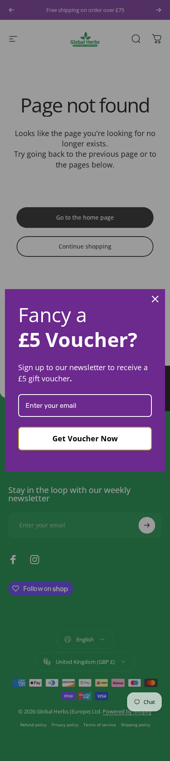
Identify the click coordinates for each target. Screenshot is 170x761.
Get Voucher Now (85, 438)
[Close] (155, 299)
